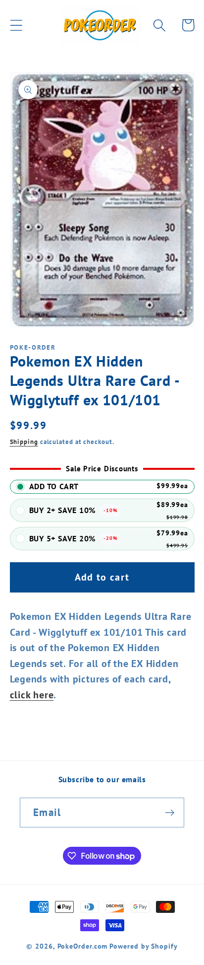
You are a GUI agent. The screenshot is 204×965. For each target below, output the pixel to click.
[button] (16, 25)
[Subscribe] (169, 813)
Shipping (24, 442)
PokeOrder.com (82, 946)
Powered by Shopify (143, 946)
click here (32, 694)
